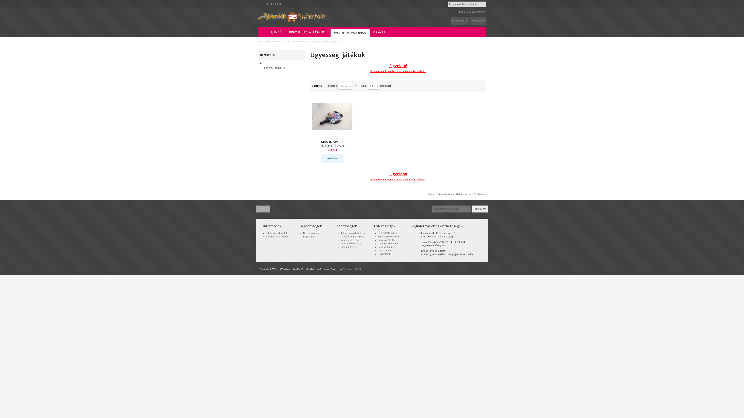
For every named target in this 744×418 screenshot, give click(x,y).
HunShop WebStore (388, 236)
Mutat (364, 86)
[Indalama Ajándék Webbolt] (292, 16)
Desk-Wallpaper (386, 247)
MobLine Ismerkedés (389, 243)
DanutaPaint (384, 250)
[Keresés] (483, 4)
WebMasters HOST (352, 269)
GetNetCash (384, 254)
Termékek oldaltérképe (352, 236)
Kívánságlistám (460, 20)
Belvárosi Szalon (386, 240)
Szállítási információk (277, 236)
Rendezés (331, 86)
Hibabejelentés (348, 247)
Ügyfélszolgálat (311, 233)
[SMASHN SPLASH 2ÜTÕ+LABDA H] (332, 117)
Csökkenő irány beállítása (356, 86)
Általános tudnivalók (276, 233)
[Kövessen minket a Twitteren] (259, 209)
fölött (272, 67)
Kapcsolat (308, 236)
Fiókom (431, 194)
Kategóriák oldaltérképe (353, 233)
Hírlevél (425, 209)
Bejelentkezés (463, 194)
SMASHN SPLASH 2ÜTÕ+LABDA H (332, 144)
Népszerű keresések (351, 243)
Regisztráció (478, 20)
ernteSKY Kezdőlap (388, 233)
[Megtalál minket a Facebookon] (266, 209)
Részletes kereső (349, 240)
